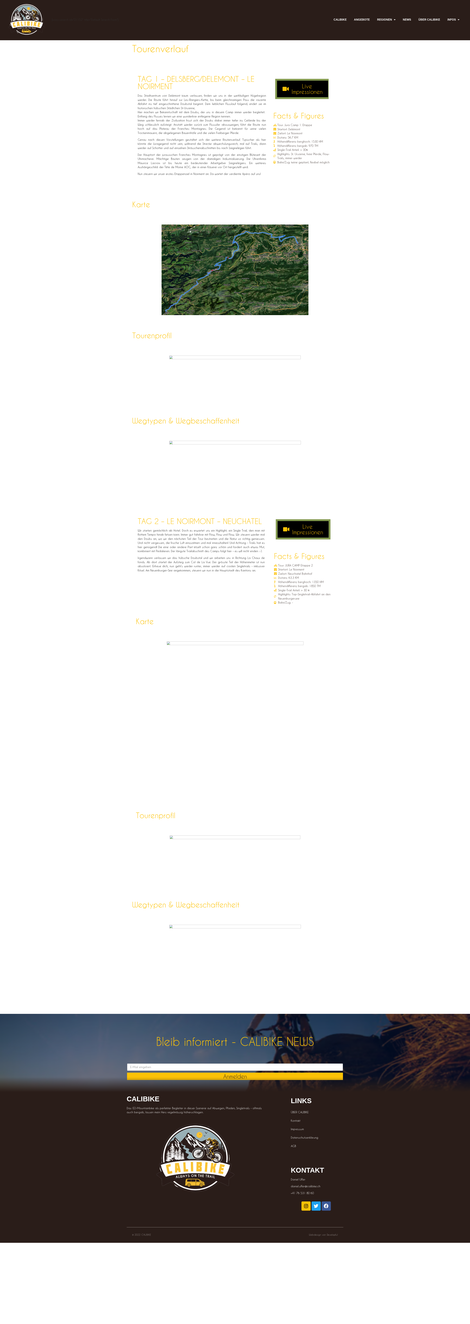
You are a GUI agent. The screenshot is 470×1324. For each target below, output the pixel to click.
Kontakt (295, 1120)
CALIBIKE (340, 19)
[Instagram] (306, 1206)
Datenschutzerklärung (304, 1137)
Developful (332, 1234)
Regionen (384, 19)
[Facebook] (326, 1206)
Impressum (297, 1129)
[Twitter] (316, 1206)
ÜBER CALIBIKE (429, 19)
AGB (293, 1146)
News (407, 19)
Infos (451, 19)
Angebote (362, 19)
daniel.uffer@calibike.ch (305, 1186)
